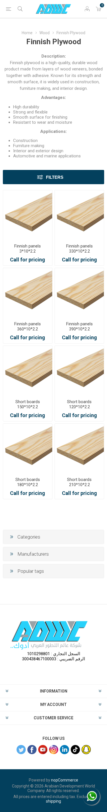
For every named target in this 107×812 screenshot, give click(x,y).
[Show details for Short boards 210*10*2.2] (79, 448)
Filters (54, 177)
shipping (53, 801)
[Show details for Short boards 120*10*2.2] (79, 370)
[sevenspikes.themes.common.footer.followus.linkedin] (64, 749)
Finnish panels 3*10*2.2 (27, 248)
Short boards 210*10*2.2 (79, 482)
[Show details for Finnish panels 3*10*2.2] (27, 214)
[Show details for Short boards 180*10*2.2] (27, 448)
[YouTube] (42, 749)
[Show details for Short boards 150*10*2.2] (27, 370)
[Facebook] (32, 749)
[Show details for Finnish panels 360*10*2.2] (27, 292)
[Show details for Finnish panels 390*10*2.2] (79, 292)
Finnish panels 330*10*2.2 (79, 248)
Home (27, 33)
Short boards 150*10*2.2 (27, 404)
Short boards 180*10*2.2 (27, 482)
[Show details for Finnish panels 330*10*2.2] (79, 214)
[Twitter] (21, 749)
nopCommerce (64, 780)
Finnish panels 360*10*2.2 (27, 326)
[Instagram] (53, 749)
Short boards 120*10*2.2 (79, 404)
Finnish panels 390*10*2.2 (79, 326)
